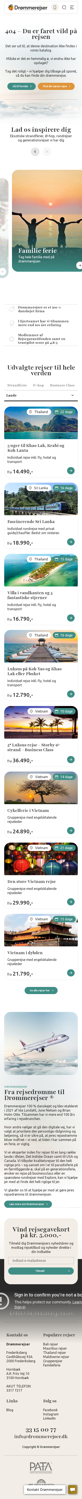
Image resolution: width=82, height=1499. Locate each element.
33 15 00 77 (41, 1429)
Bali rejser (50, 1344)
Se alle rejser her (40, 990)
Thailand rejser (54, 1352)
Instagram (51, 1414)
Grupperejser (52, 1361)
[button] (47, 152)
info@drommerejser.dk (41, 1436)
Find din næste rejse (55, 86)
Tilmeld (39, 1271)
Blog (9, 1410)
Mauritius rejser (55, 1348)
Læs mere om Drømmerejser (26, 1204)
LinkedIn (49, 1418)
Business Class (62, 385)
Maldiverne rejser (56, 1357)
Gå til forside (20, 86)
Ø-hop (38, 385)
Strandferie (17, 385)
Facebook (50, 1410)
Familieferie (51, 1365)
